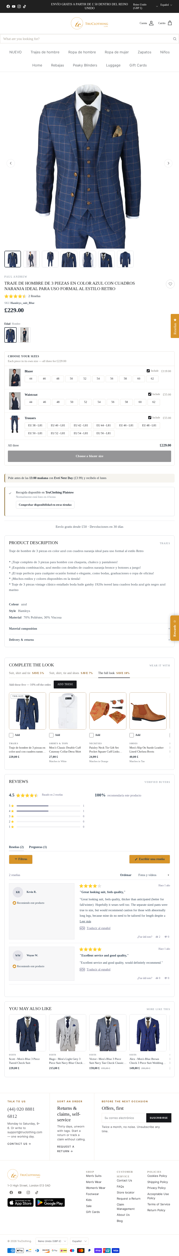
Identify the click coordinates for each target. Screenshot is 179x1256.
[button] (89, 163)
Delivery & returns (21, 639)
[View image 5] (87, 259)
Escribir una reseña (154, 860)
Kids (89, 1200)
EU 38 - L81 (35, 425)
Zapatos (144, 52)
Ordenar (126, 875)
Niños (165, 52)
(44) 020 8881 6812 (21, 1112)
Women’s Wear (95, 1188)
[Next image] (168, 163)
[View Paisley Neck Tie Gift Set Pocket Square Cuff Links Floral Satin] (107, 711)
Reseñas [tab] (16, 848)
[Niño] (24, 335)
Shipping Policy (157, 1182)
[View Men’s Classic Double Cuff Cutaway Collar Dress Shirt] (67, 711)
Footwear (92, 1194)
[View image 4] (69, 259)
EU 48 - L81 (149, 425)
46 (44, 378)
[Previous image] (11, 163)
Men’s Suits (94, 1176)
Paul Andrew (15, 276)
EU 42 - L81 (81, 425)
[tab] (26, 674)
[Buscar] (174, 38)
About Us (123, 1214)
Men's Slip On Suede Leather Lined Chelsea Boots (146, 749)
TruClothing (24, 1241)
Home (37, 65)
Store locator (125, 1192)
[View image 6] (106, 259)
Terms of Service (158, 1204)
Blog (120, 1221)
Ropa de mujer (117, 52)
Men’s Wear (94, 1182)
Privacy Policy (156, 1188)
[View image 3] (50, 259)
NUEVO (15, 52)
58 (125, 378)
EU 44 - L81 (103, 425)
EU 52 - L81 (58, 433)
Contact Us (124, 1180)
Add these (65, 684)
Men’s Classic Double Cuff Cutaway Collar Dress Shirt (65, 749)
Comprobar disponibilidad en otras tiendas (45, 504)
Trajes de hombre (45, 52)
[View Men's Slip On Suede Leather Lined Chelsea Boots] (148, 711)
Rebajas (57, 65)
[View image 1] (12, 259)
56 (111, 378)
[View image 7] (125, 259)
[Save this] (170, 284)
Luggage (113, 65)
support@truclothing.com (24, 1132)
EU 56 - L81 (103, 433)
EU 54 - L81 (81, 433)
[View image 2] (31, 259)
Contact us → (19, 1143)
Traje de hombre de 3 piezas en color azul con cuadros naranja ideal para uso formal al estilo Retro (27, 749)
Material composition (23, 628)
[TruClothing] (89, 23)
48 (57, 378)
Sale (89, 1206)
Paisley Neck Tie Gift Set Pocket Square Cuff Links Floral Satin (104, 749)
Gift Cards (138, 65)
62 (152, 378)
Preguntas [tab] (38, 848)
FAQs (120, 1186)
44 (30, 378)
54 (98, 378)
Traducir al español (98, 928)
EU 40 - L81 (58, 425)
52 (84, 378)
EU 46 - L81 (126, 425)
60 (138, 378)
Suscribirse (159, 1117)
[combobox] (89, 38)
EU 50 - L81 (35, 433)
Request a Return (129, 1198)
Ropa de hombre (82, 52)
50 (71, 378)
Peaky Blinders (85, 65)
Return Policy (156, 1210)
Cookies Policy (157, 1176)
